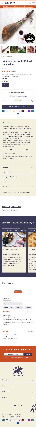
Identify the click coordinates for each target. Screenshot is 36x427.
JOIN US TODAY (26, 218)
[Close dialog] (33, 201)
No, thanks (26, 226)
